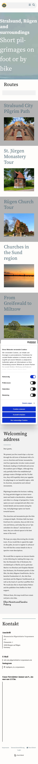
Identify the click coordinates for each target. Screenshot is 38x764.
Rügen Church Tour (19, 205)
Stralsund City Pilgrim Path (18, 108)
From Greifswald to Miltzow (17, 303)
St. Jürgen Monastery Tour (15, 156)
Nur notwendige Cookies (19, 420)
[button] (30, 5)
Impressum (5, 748)
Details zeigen (27, 403)
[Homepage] (3, 5)
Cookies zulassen (19, 409)
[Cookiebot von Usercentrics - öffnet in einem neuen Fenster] (27, 342)
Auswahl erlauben (19, 414)
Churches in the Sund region (16, 252)
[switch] (33, 382)
